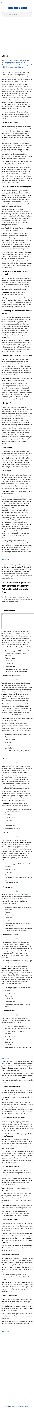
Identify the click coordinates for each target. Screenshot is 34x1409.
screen (16, 65)
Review (11, 65)
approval (29, 65)
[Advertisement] (17, 35)
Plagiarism (5, 65)
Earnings (22, 65)
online (13, 63)
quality (18, 63)
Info (27, 60)
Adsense (23, 60)
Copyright (5, 1406)
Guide (3, 67)
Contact (24, 1406)
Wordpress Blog (14, 60)
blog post (4, 60)
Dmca (30, 1406)
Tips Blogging (17, 7)
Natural (16, 67)
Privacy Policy (15, 1406)
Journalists (9, 67)
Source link (5, 559)
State (21, 67)
